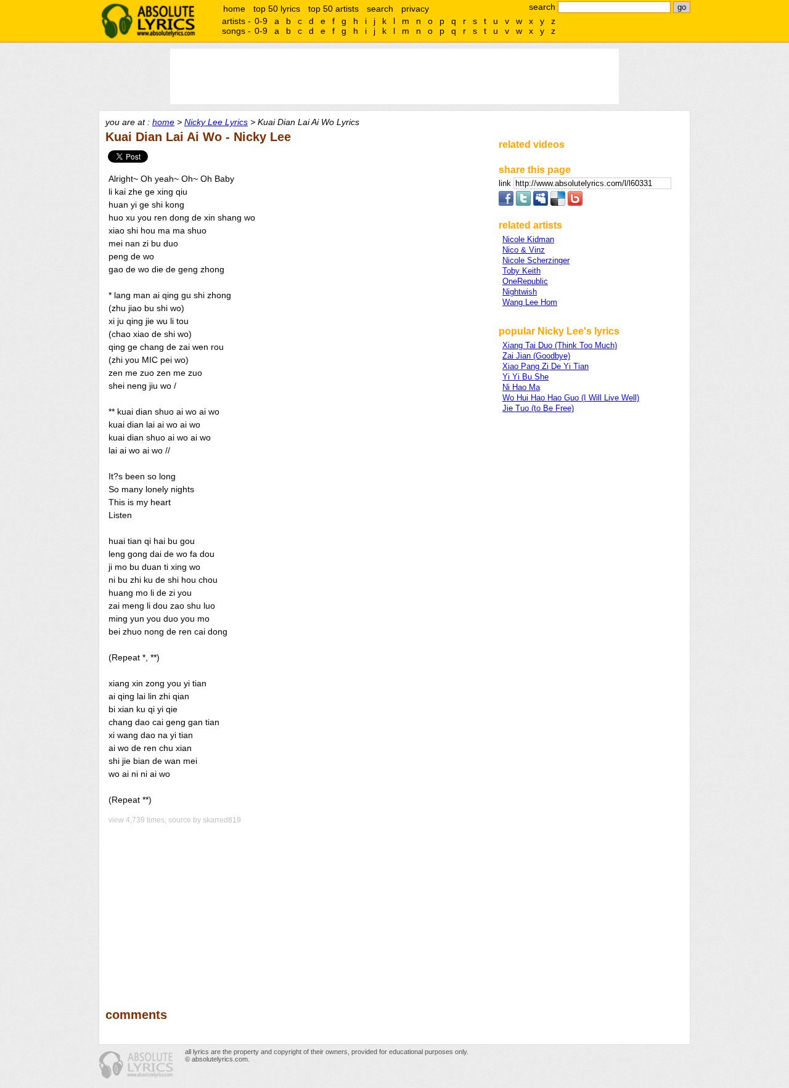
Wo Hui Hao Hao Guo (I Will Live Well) (570, 397)
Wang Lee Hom (529, 302)
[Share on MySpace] (540, 203)
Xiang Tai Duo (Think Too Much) (559, 345)
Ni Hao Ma (521, 387)
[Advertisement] (296, 907)
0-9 (261, 21)
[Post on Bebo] (575, 203)
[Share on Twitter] (523, 203)
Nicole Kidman (528, 239)
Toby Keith (521, 270)
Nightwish (519, 291)
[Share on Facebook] (506, 203)
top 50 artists (333, 9)
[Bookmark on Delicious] (557, 203)
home (234, 9)
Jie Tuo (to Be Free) (538, 408)
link (506, 183)
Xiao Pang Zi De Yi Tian (545, 366)
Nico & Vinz (523, 249)
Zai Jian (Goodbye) (536, 355)
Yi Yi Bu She (525, 376)
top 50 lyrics (276, 9)
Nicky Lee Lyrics (216, 122)
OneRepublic (525, 281)
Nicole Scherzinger (536, 260)
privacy (415, 9)
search (380, 9)
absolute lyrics (148, 21)
